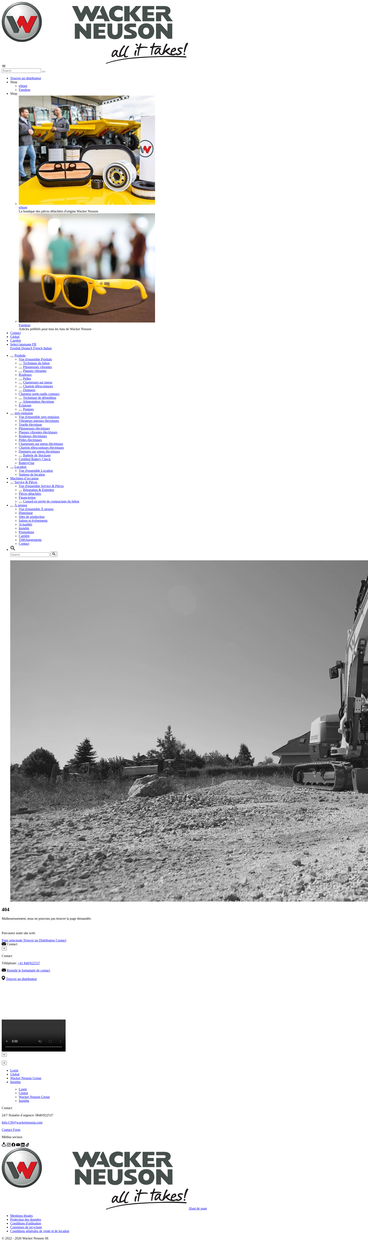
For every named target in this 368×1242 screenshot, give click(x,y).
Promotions (26, 532)
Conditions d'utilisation (25, 1223)
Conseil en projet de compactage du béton (51, 501)
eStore (23, 86)
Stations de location (32, 474)
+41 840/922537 (29, 963)
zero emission (23, 413)
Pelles (27, 378)
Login (14, 1070)
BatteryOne (26, 463)
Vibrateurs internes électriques (39, 421)
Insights (24, 528)
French (38, 348)
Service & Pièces (25, 482)
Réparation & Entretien (38, 490)
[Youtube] (18, 1145)
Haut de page (198, 1208)
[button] (23, 344)
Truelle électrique (30, 424)
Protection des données (25, 1219)
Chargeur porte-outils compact (39, 394)
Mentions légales (21, 1215)
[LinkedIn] (23, 1145)
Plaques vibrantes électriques (38, 432)
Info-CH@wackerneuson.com (22, 1122)
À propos (20, 505)
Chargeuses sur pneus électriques (41, 444)
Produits (20, 355)
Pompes (28, 409)
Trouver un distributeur (25, 78)
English (15, 348)
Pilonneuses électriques (34, 428)
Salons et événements (33, 520)
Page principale (12, 940)
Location (20, 467)
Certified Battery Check (35, 459)
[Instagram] (9, 1145)
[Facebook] (14, 1145)
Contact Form (11, 1130)
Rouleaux (25, 374)
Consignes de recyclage (26, 1227)
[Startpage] (95, 62)
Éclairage (25, 405)
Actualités (25, 524)
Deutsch (27, 348)
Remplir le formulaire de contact (28, 970)
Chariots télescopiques (38, 386)
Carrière (15, 340)
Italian (47, 348)
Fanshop (24, 90)
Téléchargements (30, 540)
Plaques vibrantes (34, 371)
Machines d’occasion (24, 478)
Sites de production (32, 517)
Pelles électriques (30, 440)
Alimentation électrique (38, 401)
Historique (26, 513)
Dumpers (29, 390)
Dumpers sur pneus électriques (39, 451)
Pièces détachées (30, 493)
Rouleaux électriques (33, 436)
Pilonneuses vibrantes (37, 367)
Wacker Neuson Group (25, 1078)
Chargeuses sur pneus (37, 382)
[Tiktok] (27, 1145)
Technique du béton (36, 363)
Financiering (27, 497)
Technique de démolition (39, 397)
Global (14, 336)
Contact (15, 333)
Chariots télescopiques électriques (41, 447)
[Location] (4, 1145)
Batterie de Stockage (37, 455)
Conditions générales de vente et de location (39, 1231)
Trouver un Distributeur (39, 940)
